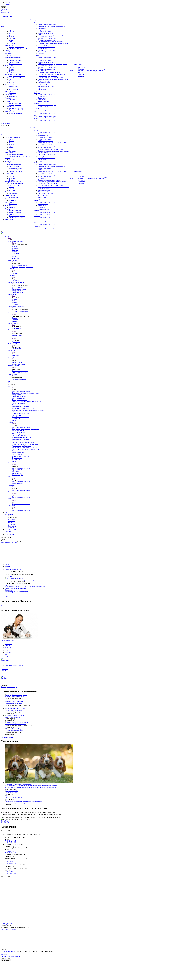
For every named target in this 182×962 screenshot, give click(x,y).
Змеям (11, 40)
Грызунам (12, 35)
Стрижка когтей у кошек (17, 108)
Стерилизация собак (15, 64)
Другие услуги (9, 111)
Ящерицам (12, 43)
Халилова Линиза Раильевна (14, 710)
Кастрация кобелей (44, 82)
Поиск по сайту (6, 960)
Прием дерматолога (44, 31)
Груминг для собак (15, 103)
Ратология (8, 98)
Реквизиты (81, 72)
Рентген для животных (16, 47)
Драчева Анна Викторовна (13, 703)
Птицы (36, 103)
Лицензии (81, 69)
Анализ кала (42, 71)
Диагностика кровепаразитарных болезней (52, 74)
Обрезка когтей (43, 45)
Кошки (36, 23)
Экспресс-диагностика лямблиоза (49, 72)
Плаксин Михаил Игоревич (14, 730)
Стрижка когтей (10, 106)
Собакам (11, 33)
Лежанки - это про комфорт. (14, 797)
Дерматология (9, 84)
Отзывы (3, 11)
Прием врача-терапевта (12, 30)
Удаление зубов (43, 48)
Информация (78, 64)
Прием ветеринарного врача (47, 24)
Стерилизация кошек (15, 60)
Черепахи (37, 108)
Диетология (9, 91)
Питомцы (33, 20)
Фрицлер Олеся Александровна (15, 696)
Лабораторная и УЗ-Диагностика (19, 48)
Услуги (3, 26)
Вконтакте (8, 2)
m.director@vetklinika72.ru (9, 542)
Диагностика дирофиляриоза (47, 76)
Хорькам (11, 72)
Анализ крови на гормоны (46, 40)
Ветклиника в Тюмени (8, 951)
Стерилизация (42, 99)
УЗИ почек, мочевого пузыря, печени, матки (52, 35)
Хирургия (8, 53)
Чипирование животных (13, 74)
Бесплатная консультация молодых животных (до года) (22, 803)
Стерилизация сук (44, 81)
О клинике (4, 9)
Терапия (7, 50)
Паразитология (10, 88)
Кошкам (11, 31)
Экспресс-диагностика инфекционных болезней (53, 43)
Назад (10, 238)
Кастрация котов (14, 59)
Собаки (36, 55)
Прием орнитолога (44, 106)
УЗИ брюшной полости (45, 33)
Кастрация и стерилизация (13, 569)
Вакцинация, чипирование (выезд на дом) (51, 26)
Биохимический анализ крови (47, 38)
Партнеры (81, 76)
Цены (71, 71)
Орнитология (9, 94)
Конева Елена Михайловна (13, 717)
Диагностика (9, 45)
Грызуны (37, 93)
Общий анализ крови (45, 36)
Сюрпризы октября (11, 792)
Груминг (7, 101)
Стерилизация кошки (45, 30)
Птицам (11, 36)
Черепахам (12, 38)
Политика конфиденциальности (11, 956)
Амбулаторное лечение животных (16, 588)
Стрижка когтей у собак (16, 110)
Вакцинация (9, 65)
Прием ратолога (43, 96)
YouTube (7, 4)
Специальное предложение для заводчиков (18, 784)
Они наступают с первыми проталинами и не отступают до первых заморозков (30, 787)
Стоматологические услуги (14, 77)
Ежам (10, 42)
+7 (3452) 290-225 (6, 16)
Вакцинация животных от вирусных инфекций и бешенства (24, 580)
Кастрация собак (14, 62)
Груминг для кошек (15, 105)
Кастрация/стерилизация (13, 57)
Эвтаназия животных (15, 113)
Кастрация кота (43, 28)
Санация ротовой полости (46, 47)
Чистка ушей (42, 52)
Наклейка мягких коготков (46, 50)
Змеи (35, 111)
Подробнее (8, 576)
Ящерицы (37, 118)
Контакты (101, 71)
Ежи (35, 115)
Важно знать (5, 12)
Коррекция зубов (43, 101)
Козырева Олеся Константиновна (15, 724)
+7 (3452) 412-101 (10, 843)
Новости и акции (91, 71)
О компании (82, 67)
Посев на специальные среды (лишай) (50, 42)
